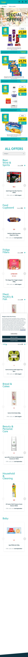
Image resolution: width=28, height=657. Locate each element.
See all (20, 165)
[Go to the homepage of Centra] (3, 2)
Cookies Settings (14, 333)
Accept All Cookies (14, 340)
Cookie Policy (22, 330)
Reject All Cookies (14, 337)
